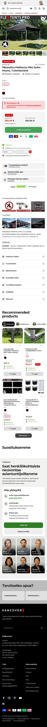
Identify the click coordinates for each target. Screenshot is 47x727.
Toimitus (5, 676)
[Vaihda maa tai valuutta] (31, 8)
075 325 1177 (12, 174)
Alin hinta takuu (8, 680)
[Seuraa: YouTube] (20, 698)
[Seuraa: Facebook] (3, 698)
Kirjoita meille (23, 532)
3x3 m (5, 84)
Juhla (11, 13)
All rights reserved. (21, 716)
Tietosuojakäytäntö (8, 718)
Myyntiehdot (7, 672)
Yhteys (28, 672)
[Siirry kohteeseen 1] (5, 53)
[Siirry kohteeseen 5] (32, 53)
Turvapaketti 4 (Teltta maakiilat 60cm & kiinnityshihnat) (32, 402)
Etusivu (4, 13)
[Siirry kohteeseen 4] (26, 53)
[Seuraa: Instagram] (9, 698)
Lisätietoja (6, 242)
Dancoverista (31, 669)
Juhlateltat (18, 13)
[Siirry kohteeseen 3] (19, 53)
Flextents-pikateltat (31, 13)
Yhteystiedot (6, 721)
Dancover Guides (32, 687)
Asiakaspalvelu (8, 669)
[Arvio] (30, 151)
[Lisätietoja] (30, 155)
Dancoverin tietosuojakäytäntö (9, 684)
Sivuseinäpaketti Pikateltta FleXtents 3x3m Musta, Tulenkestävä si (12, 402)
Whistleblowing (32, 691)
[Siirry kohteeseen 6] (39, 53)
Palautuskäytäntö (23, 718)
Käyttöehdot (35, 718)
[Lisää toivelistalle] (19, 346)
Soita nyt (23, 525)
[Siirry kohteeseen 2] (12, 53)
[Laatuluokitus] (7, 64)
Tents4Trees (31, 683)
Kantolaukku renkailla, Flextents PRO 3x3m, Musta (11, 350)
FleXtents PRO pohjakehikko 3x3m (33, 350)
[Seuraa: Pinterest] (14, 698)
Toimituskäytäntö (19, 721)
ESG (27, 676)
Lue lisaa (11, 181)
